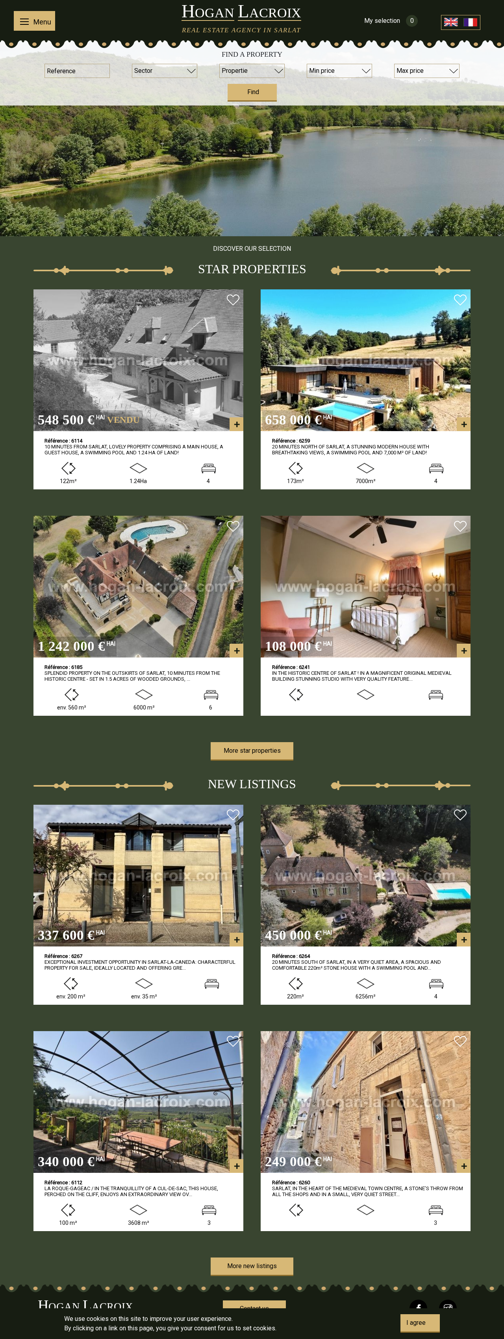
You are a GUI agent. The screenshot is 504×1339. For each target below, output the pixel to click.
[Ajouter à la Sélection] (233, 301)
